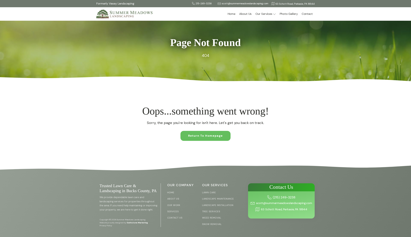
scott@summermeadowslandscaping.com (245, 3)
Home (232, 14)
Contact (307, 14)
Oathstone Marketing (137, 222)
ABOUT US (173, 199)
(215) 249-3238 (284, 197)
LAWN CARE (209, 192)
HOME (170, 192)
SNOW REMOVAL (212, 224)
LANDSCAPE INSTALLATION (217, 205)
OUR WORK (173, 205)
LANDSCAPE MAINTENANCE (218, 199)
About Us (245, 14)
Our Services (263, 14)
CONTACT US (175, 218)
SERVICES (173, 211)
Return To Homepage (205, 136)
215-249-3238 (204, 3)
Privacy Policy (106, 225)
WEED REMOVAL (211, 218)
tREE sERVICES (211, 211)
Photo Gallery (289, 14)
